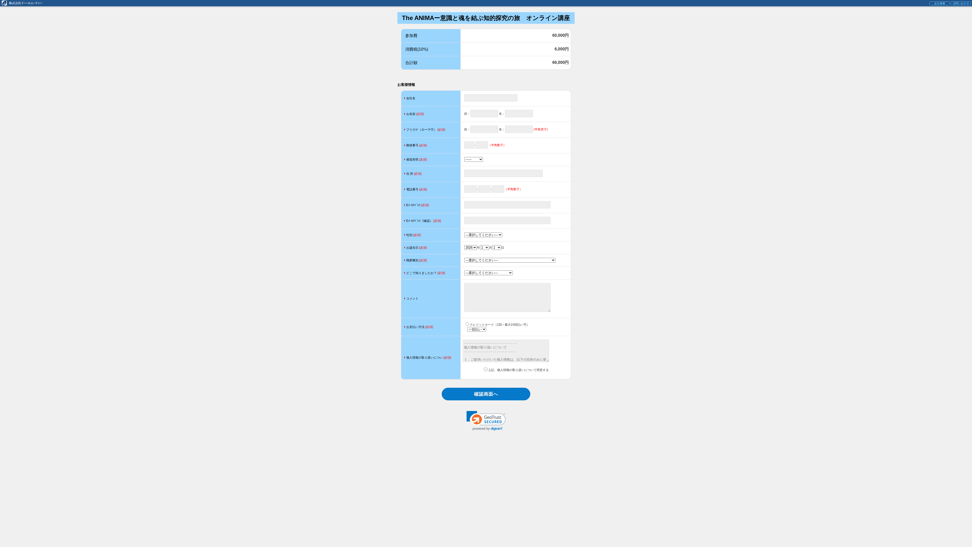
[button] (486, 421)
